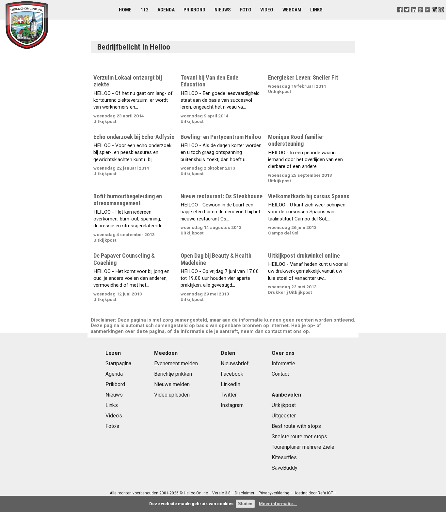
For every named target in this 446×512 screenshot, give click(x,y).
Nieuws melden (172, 384)
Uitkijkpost (284, 405)
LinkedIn (230, 384)
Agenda (166, 10)
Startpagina (118, 363)
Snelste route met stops (299, 436)
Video (266, 10)
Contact (280, 374)
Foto (245, 10)
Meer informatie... (278, 503)
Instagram (232, 405)
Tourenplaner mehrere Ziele (303, 447)
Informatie (283, 363)
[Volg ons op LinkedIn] (413, 18)
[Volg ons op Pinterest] (441, 18)
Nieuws (223, 10)
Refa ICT (325, 493)
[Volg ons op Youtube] (427, 18)
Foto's (112, 426)
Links (316, 10)
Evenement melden (176, 363)
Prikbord (194, 10)
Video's (113, 416)
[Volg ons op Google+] (420, 18)
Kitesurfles (284, 457)
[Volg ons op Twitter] (406, 18)
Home (125, 10)
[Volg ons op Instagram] (434, 18)
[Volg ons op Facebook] (400, 18)
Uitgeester (284, 416)
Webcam (291, 10)
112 (145, 10)
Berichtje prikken (173, 374)
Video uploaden (172, 395)
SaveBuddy (284, 468)
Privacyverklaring (274, 493)
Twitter (229, 395)
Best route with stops (296, 426)
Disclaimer (244, 493)
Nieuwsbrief (235, 363)
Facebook (232, 374)
